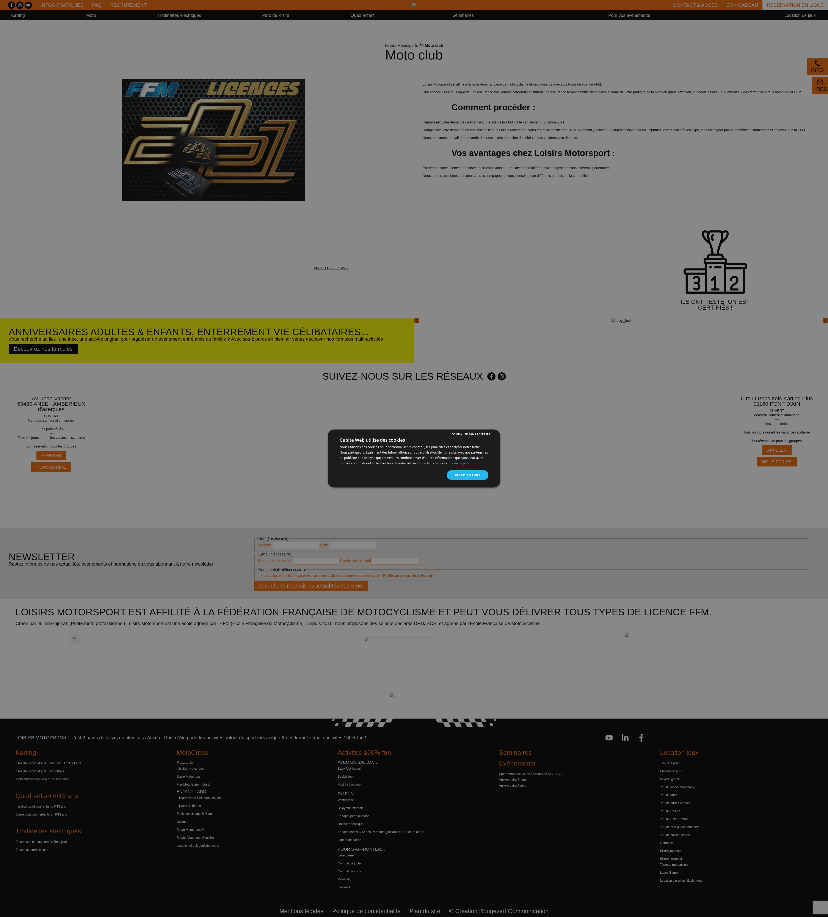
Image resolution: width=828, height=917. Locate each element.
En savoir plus (459, 463)
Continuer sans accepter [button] (471, 434)
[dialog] (414, 458)
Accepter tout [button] (467, 475)
